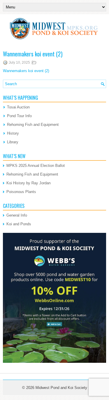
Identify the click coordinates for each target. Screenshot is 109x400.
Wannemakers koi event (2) (26, 71)
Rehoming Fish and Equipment (33, 124)
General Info (16, 215)
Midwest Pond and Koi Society (61, 387)
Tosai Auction (18, 107)
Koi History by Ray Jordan (28, 183)
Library (12, 142)
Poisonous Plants (21, 192)
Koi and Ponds (18, 224)
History (13, 133)
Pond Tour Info (19, 116)
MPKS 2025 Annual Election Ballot (35, 165)
